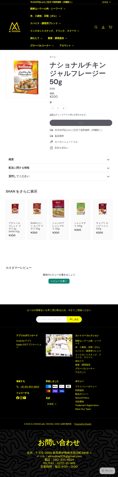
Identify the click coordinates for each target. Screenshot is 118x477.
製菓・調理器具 (56, 38)
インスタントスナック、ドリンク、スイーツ (53, 30)
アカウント (65, 45)
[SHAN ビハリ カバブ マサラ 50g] (37, 218)
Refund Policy (82, 397)
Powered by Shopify (82, 424)
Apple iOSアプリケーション (28, 346)
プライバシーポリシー (86, 386)
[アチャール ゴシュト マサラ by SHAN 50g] (15, 219)
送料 (52, 115)
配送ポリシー (81, 394)
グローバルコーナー (41, 45)
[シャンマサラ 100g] (80, 216)
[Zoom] (26, 77)
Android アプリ (23, 340)
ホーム (53, 57)
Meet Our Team (83, 409)
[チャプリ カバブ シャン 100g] (102, 218)
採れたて (35, 38)
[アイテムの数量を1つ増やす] (63, 108)
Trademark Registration (87, 405)
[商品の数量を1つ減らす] (53, 108)
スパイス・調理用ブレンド (44, 23)
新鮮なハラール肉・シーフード (46, 8)
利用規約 (79, 390)
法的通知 (79, 401)
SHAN (10, 191)
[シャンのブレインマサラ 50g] (59, 218)
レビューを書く (59, 281)
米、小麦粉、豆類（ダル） (44, 15)
